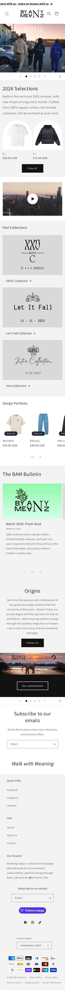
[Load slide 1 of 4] (26, 76)
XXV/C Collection (17, 281)
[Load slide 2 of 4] (30, 76)
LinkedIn (12, 805)
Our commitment (32, 685)
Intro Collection (16, 386)
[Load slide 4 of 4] (39, 76)
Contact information (51, 982)
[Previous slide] (20, 76)
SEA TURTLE (8, 441)
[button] (7, 14)
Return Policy (36, 977)
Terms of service (14, 982)
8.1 (4, 153)
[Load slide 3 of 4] (35, 76)
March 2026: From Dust (23, 524)
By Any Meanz (20, 977)
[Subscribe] (54, 744)
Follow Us (33, 642)
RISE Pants (35, 441)
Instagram (12, 797)
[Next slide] (45, 76)
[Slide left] (25, 457)
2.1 (34, 153)
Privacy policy (51, 977)
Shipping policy (32, 982)
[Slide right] (40, 457)
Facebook (12, 789)
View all (32, 168)
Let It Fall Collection (19, 333)
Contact (11, 843)
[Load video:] (32, 199)
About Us (12, 835)
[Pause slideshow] (61, 76)
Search (11, 827)
